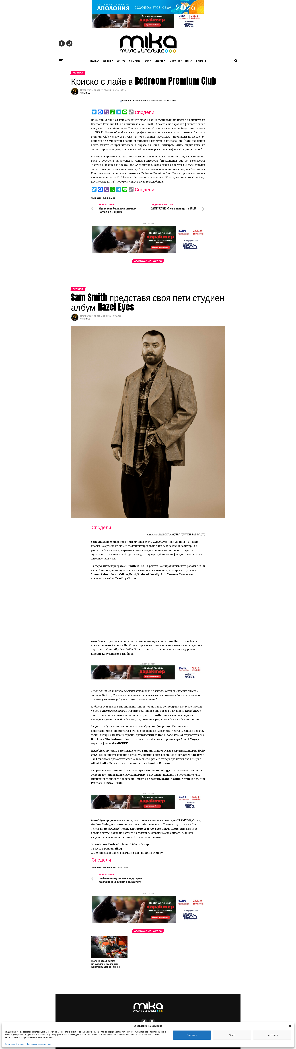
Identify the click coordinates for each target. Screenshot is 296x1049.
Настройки (272, 1035)
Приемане (192, 1035)
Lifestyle (159, 60)
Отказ (232, 1035)
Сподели (144, 112)
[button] (289, 1025)
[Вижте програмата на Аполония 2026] (148, 13)
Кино (147, 60)
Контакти (201, 60)
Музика (94, 60)
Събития (107, 60)
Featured (123, 867)
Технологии (174, 60)
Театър (188, 60)
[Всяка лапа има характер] (148, 26)
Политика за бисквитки (15, 1044)
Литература (134, 60)
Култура (121, 60)
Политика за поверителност (39, 1044)
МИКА (86, 93)
